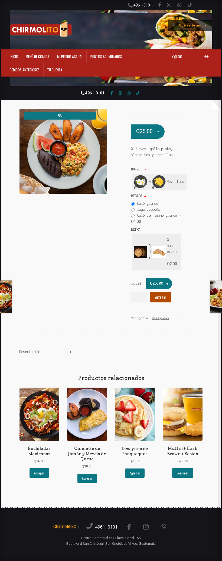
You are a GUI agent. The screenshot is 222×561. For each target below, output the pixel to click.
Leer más (183, 473)
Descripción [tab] (29, 352)
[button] (60, 115)
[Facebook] (159, 5)
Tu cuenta (54, 69)
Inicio (14, 56)
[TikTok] (190, 5)
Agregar (160, 297)
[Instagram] (169, 5)
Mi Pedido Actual (70, 56)
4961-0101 (142, 5)
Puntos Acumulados (106, 56)
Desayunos (160, 318)
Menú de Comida (37, 56)
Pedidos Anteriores (25, 69)
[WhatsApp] (179, 5)
